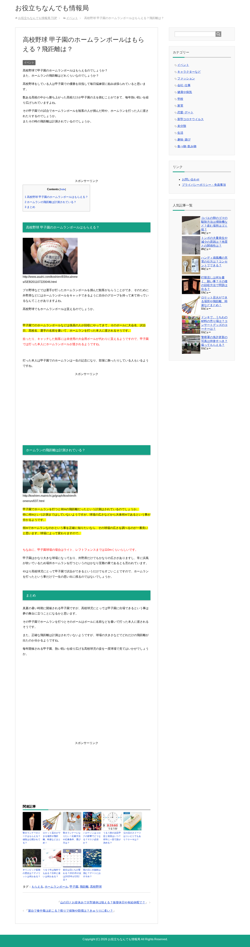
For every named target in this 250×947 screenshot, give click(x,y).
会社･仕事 (184, 85)
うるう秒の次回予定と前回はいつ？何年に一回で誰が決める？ (112, 838)
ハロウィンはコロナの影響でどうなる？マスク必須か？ (92, 838)
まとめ (30, 206)
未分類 (181, 126)
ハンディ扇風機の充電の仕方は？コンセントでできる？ (214, 261)
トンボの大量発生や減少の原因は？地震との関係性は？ (214, 241)
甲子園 (74, 886)
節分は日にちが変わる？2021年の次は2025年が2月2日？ (72, 875)
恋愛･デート (185, 112)
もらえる (37, 886)
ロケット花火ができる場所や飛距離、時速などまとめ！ (51, 838)
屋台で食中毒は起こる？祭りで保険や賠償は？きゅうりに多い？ (70, 910)
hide (62, 189)
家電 (180, 105)
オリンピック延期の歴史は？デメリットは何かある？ (31, 873)
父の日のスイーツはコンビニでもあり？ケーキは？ (132, 836)
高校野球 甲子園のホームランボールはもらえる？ (56, 196)
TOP (37, 18)
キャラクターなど (189, 71)
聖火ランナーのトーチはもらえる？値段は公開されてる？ (31, 838)
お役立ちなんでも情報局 (52, 8)
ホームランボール (56, 886)
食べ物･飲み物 (186, 146)
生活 (180, 132)
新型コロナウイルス (190, 119)
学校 (180, 98)
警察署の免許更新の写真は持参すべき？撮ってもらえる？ (214, 341)
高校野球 (96, 886)
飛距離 (84, 886)
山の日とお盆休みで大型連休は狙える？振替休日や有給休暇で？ (102, 902)
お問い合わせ (190, 179)
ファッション (186, 78)
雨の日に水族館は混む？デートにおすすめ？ (92, 873)
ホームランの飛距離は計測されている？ (50, 202)
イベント (29, 62)
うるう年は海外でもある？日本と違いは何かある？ (51, 873)
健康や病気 (184, 92)
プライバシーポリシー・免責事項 (204, 184)
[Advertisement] (86, 152)
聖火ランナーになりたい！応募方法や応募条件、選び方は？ (72, 838)
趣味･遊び (184, 139)
